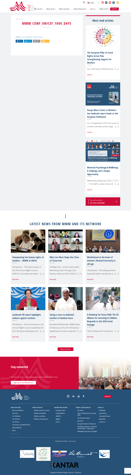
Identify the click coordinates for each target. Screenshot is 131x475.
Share (20, 41)
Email (46, 41)
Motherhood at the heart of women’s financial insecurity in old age (101, 260)
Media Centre (103, 9)
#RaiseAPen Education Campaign (87, 431)
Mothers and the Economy (42, 410)
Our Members (16, 416)
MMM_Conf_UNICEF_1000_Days (29, 37)
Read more (15, 279)
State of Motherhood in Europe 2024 (86, 414)
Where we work (64, 9)
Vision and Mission (17, 410)
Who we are (38, 9)
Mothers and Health (40, 413)
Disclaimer (78, 472)
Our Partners (16, 419)
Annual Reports (16, 427)
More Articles (66, 349)
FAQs (13, 430)
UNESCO (58, 416)
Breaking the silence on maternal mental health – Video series (87, 427)
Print (37, 41)
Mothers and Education (41, 419)
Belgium (58, 419)
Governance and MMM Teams (21, 425)
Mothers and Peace (39, 416)
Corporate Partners (104, 416)
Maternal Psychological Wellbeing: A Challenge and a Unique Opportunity (102, 171)
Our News (80, 410)
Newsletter (102, 419)
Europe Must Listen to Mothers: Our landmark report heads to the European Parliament (102, 113)
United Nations (60, 413)
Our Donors (15, 422)
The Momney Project (83, 418)
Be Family (80, 421)
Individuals (102, 410)
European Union (60, 410)
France (58, 422)
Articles (19, 19)
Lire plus (89, 75)
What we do (50, 9)
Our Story (15, 413)
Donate (107, 396)
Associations (102, 413)
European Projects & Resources (86, 424)
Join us (92, 9)
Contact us (102, 422)
